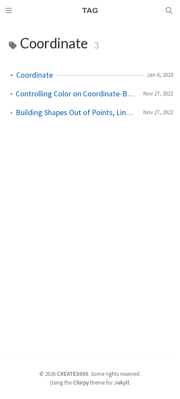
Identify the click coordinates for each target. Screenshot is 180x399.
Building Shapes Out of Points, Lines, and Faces (76, 112)
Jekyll (121, 382)
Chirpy (81, 382)
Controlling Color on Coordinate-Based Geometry (76, 94)
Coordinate (34, 75)
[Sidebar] (10, 10)
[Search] (170, 10)
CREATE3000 (72, 373)
